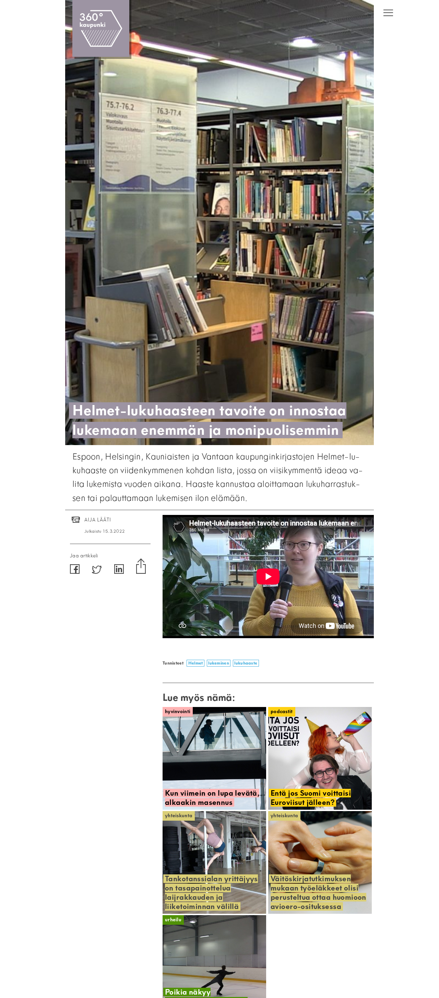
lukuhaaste (245, 663)
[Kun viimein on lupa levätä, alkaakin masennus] (214, 758)
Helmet (195, 663)
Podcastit (282, 712)
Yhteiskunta (178, 816)
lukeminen (218, 663)
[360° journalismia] (100, 28)
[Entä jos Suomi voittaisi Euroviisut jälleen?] (320, 758)
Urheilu (173, 920)
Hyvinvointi (177, 712)
